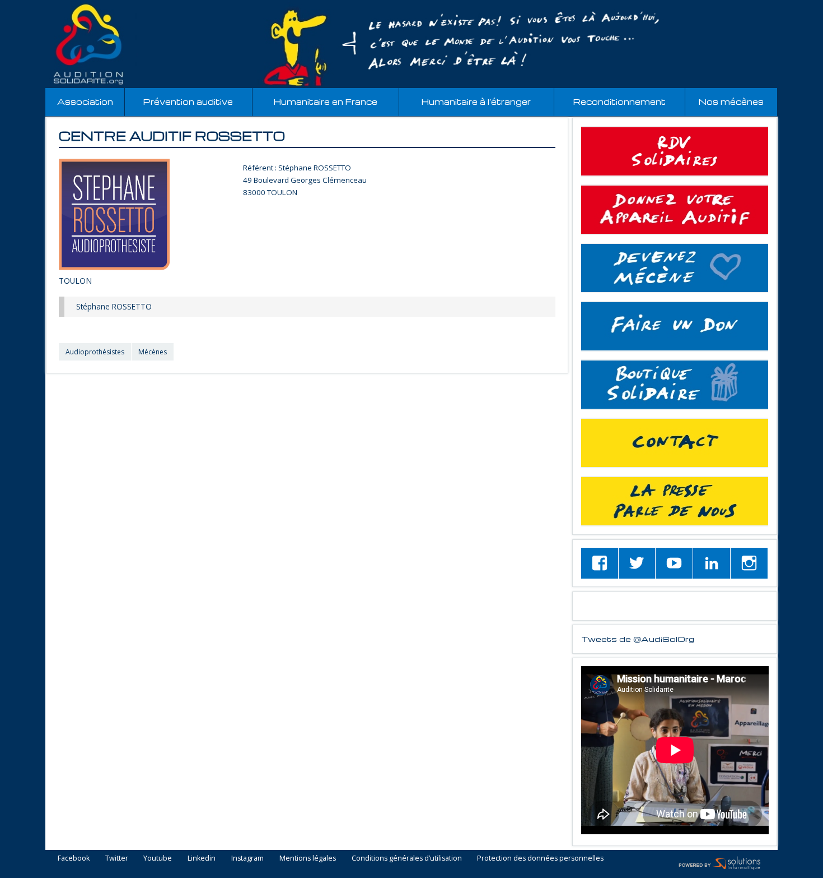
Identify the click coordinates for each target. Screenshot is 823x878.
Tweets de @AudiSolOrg (637, 639)
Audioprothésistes (95, 352)
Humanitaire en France (325, 101)
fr (788, 6)
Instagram (247, 858)
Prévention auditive (188, 101)
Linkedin (202, 858)
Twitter (116, 858)
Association (85, 101)
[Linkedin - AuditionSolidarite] (711, 563)
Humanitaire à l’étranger (476, 101)
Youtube (157, 858)
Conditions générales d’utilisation (407, 858)
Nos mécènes (731, 101)
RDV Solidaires (675, 151)
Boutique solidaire (675, 384)
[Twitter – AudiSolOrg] (637, 563)
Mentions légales (307, 858)
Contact (675, 443)
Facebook (74, 858)
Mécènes (152, 352)
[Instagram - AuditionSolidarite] (749, 563)
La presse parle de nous (675, 501)
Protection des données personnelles (540, 858)
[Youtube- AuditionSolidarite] (674, 563)
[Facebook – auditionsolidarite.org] (599, 563)
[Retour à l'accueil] (411, 44)
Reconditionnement (619, 101)
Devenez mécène (675, 268)
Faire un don (675, 326)
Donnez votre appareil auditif (675, 209)
